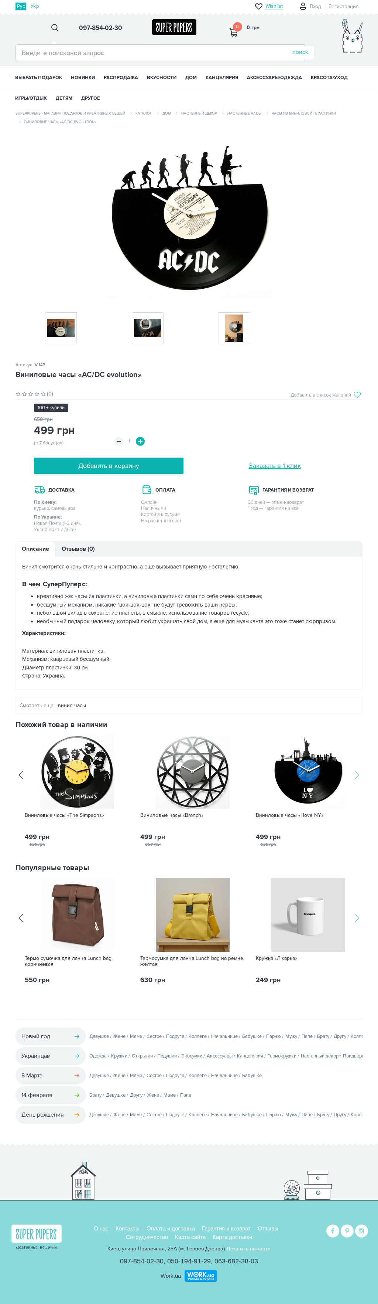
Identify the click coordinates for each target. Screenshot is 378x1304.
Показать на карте (249, 1249)
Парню (273, 1036)
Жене (119, 1036)
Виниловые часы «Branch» (171, 815)
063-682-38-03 (236, 1261)
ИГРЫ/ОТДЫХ (31, 98)
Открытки (142, 1056)
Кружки (119, 1056)
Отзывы (268, 1228)
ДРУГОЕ (90, 98)
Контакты (128, 1228)
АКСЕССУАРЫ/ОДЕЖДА (274, 78)
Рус (21, 6)
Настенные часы (244, 113)
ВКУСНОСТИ (161, 78)
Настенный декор (199, 113)
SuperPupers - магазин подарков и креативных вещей (70, 113)
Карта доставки (232, 1237)
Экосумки (191, 1056)
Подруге (175, 1036)
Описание (35, 549)
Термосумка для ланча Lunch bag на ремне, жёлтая (192, 961)
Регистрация (344, 6)
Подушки (167, 1056)
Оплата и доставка (171, 1228)
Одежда (98, 1056)
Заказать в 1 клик (275, 466)
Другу (340, 1036)
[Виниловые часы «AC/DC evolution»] (189, 215)
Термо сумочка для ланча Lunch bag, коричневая (69, 961)
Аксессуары (220, 1056)
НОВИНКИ (83, 78)
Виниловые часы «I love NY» (289, 815)
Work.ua (171, 1276)
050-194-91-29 (189, 1261)
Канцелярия (250, 1056)
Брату (323, 1036)
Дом (166, 113)
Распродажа (121, 78)
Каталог (143, 113)
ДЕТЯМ (64, 98)
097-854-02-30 (142, 1261)
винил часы (72, 705)
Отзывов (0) (78, 549)
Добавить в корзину (108, 466)
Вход (315, 6)
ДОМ (191, 78)
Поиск (300, 52)
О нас (101, 1228)
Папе (307, 1036)
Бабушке (252, 1036)
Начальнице (224, 1036)
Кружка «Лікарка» (276, 958)
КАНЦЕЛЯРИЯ (222, 78)
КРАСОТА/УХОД (329, 78)
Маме (136, 1036)
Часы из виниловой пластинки (304, 113)
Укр (35, 6)
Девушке (99, 1036)
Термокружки (282, 1056)
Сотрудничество (147, 1237)
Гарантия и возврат (226, 1228)
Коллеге (198, 1036)
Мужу (291, 1036)
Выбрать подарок (38, 78)
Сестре (154, 1036)
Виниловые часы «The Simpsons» (64, 815)
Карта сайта (190, 1237)
